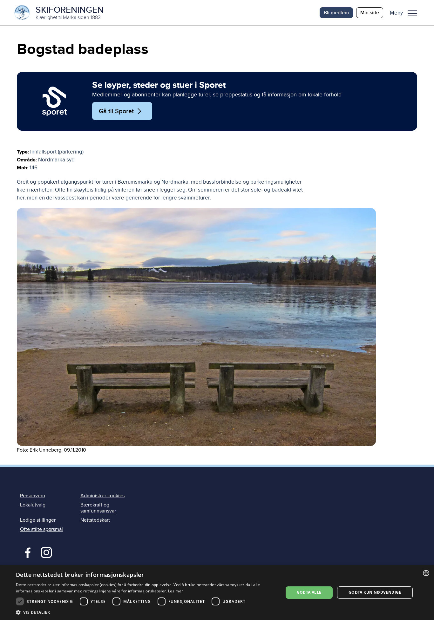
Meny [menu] (412, 13)
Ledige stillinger (38, 520)
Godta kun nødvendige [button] (375, 592)
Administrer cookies (102, 496)
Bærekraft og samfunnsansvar (98, 508)
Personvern (32, 496)
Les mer (175, 591)
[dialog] (217, 592)
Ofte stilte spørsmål (41, 529)
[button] (405, 13)
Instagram (46, 551)
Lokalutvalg (32, 505)
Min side (369, 12)
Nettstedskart (95, 520)
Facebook (26, 551)
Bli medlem (336, 12)
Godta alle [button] (309, 592)
